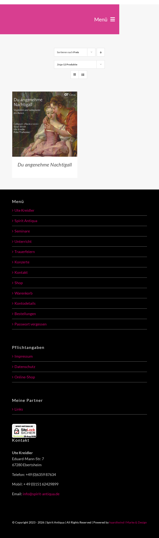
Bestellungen (25, 313)
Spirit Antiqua (25, 220)
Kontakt (21, 272)
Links (18, 409)
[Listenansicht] (83, 75)
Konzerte (21, 262)
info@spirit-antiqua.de (41, 494)
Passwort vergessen (30, 324)
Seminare (22, 231)
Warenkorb (23, 293)
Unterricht (23, 241)
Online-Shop (24, 377)
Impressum (23, 356)
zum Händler (42, 122)
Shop (18, 282)
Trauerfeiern (24, 251)
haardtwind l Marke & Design (128, 522)
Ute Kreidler (24, 210)
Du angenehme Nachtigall (45, 164)
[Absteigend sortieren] (101, 52)
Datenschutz (24, 366)
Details (25, 127)
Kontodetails (25, 303)
